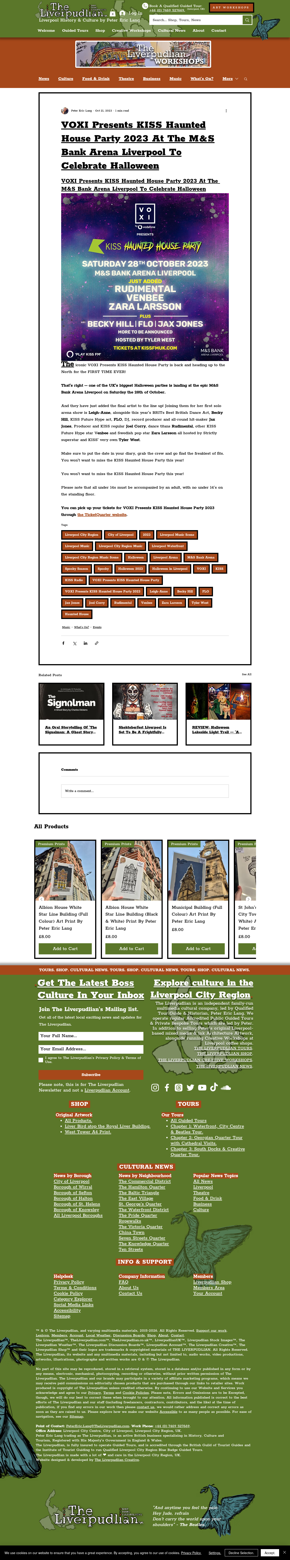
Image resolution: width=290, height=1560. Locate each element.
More (227, 78)
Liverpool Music (77, 546)
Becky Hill (185, 592)
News (44, 78)
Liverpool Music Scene (177, 535)
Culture (65, 78)
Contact (177, 1335)
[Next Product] (248, 899)
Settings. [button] (215, 1552)
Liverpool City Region (81, 535)
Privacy (94, 1392)
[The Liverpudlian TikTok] (214, 1087)
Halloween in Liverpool (169, 569)
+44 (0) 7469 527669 (172, 1426)
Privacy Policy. (191, 1552)
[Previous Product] (41, 899)
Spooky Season (76, 569)
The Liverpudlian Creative (117, 1460)
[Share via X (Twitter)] (74, 643)
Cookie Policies (136, 1392)
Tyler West (200, 603)
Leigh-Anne (159, 592)
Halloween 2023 (130, 569)
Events (97, 627)
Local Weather (98, 1335)
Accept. (270, 1552)
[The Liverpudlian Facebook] (167, 1087)
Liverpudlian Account (107, 1090)
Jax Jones (72, 603)
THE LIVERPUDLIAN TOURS (223, 1048)
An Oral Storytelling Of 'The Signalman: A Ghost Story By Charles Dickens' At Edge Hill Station (71, 730)
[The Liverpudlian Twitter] (190, 1087)
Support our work (211, 1330)
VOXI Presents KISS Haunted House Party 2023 (102, 592)
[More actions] (226, 110)
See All (246, 674)
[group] (145, 899)
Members (59, 1335)
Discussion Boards (129, 1335)
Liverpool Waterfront (168, 546)
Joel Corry (97, 603)
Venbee (146, 603)
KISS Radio (74, 580)
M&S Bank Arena (201, 558)
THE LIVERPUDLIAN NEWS (224, 1066)
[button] (112, 12)
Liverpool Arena (165, 558)
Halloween (136, 558)
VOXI (201, 569)
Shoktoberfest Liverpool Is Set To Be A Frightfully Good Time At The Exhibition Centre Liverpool (144, 730)
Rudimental (123, 603)
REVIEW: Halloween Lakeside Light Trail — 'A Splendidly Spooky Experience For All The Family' (215, 730)
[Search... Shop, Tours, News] (247, 19)
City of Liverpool (120, 535)
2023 (146, 535)
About (163, 1335)
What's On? (202, 78)
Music (175, 78)
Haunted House (77, 614)
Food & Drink (96, 78)
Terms (108, 1392)
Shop (151, 1335)
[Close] (284, 1552)
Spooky (103, 569)
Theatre (126, 78)
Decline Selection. (241, 1552)
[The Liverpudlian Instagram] (155, 1087)
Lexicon (42, 1335)
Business (151, 78)
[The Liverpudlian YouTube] (202, 1087)
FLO (205, 592)
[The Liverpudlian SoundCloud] (226, 1087)
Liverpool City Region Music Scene (91, 558)
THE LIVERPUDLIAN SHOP (224, 1053)
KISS (219, 569)
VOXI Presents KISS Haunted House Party (125, 580)
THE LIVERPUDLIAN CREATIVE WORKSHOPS (205, 1060)
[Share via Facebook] (63, 643)
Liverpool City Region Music (120, 546)
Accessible (168, 1411)
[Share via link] (96, 643)
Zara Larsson (172, 603)
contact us (145, 1407)
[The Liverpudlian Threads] (179, 1087)
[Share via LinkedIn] (85, 643)
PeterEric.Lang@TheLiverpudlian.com (97, 1426)
